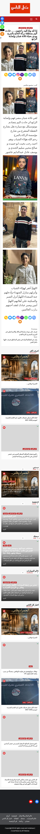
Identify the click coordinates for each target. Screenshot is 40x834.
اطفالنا (16, 818)
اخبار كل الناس (22, 28)
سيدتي (26, 378)
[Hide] (1, 38)
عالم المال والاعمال (7, 479)
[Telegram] (14, 74)
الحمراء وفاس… (31, 384)
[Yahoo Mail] (22, 74)
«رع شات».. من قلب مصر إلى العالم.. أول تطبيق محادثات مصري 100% (18, 482)
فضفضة (5, 516)
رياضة (28, 412)
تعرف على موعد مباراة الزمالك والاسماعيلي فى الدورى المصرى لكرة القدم (21, 331)
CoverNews (15, 831)
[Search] (36, 19)
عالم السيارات (6, 580)
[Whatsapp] (26, 74)
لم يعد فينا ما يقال (9, 518)
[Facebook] (34, 74)
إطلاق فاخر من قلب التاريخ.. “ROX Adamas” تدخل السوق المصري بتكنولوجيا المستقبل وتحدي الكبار (20, 585)
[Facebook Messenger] (10, 74)
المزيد (4, 495)
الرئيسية (12, 821)
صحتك (4, 548)
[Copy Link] (6, 74)
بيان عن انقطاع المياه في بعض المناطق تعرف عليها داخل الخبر (20, 339)
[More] (20, 78)
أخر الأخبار (29, 28)
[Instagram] (18, 74)
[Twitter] (30, 74)
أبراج (8, 816)
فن (16, 821)
